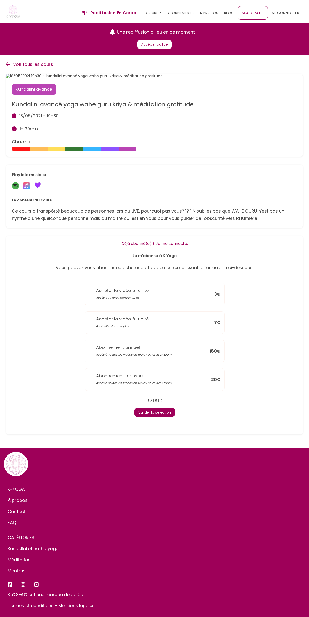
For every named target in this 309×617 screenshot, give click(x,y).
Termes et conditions (31, 606)
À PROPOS (209, 12)
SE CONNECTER (285, 12)
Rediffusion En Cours (113, 12)
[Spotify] (15, 186)
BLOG (229, 12)
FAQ (12, 523)
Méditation (19, 560)
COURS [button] (152, 12)
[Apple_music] (26, 186)
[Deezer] (37, 186)
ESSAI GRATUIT (253, 12)
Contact (17, 511)
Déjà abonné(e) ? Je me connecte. (154, 243)
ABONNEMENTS (180, 12)
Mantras (17, 571)
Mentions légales (76, 606)
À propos (18, 500)
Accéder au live (154, 44)
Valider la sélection (154, 412)
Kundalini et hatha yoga (33, 549)
